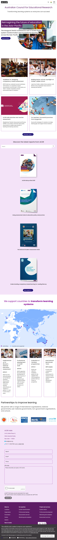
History (6, 517)
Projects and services (44, 507)
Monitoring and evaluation (25, 517)
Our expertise (22, 507)
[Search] (53, 146)
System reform (43, 509)
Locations (7, 509)
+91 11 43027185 (19, 444)
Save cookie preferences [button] (31, 537)
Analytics (13, 537)
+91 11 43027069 (10, 444)
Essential (5, 537)
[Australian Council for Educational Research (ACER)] (4, 2)
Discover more (27, 134)
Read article (5, 38)
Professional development (45, 512)
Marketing (22, 537)
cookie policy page (34, 532)
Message (7, 465)
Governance (7, 514)
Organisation (8, 512)
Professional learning (24, 512)
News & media (8, 522)
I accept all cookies (47, 536)
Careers (6, 519)
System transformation (24, 509)
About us (7, 507)
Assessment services (24, 514)
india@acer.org (9, 441)
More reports (27, 290)
